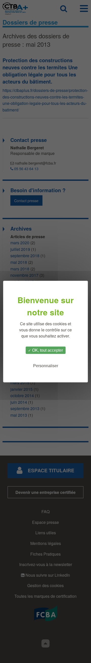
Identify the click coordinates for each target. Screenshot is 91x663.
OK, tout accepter (47, 350)
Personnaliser (45, 366)
